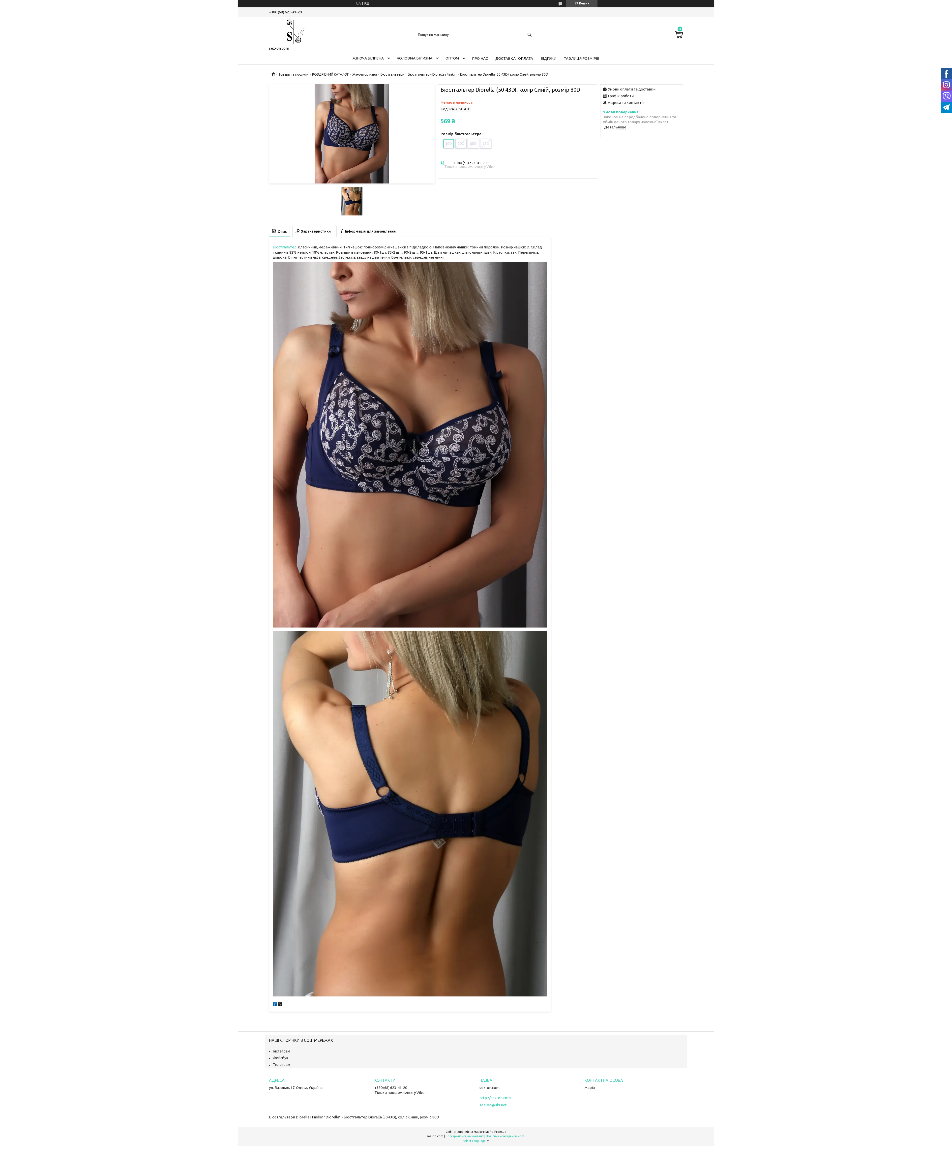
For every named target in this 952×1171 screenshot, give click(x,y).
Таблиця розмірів (581, 58)
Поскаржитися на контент (465, 1136)
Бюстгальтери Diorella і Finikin (432, 74)
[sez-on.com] (294, 30)
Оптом (452, 58)
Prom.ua (500, 1131)
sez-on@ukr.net (493, 1105)
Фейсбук (280, 1058)
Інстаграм (281, 1051)
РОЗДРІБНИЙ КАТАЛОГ (330, 74)
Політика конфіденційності (505, 1136)
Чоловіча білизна (414, 58)
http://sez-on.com (495, 1098)
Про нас (480, 58)
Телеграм (281, 1064)
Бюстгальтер (285, 247)
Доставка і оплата (514, 58)
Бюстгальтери (392, 74)
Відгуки (548, 58)
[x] (280, 1005)
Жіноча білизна (368, 58)
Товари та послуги (293, 74)
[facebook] (275, 1005)
